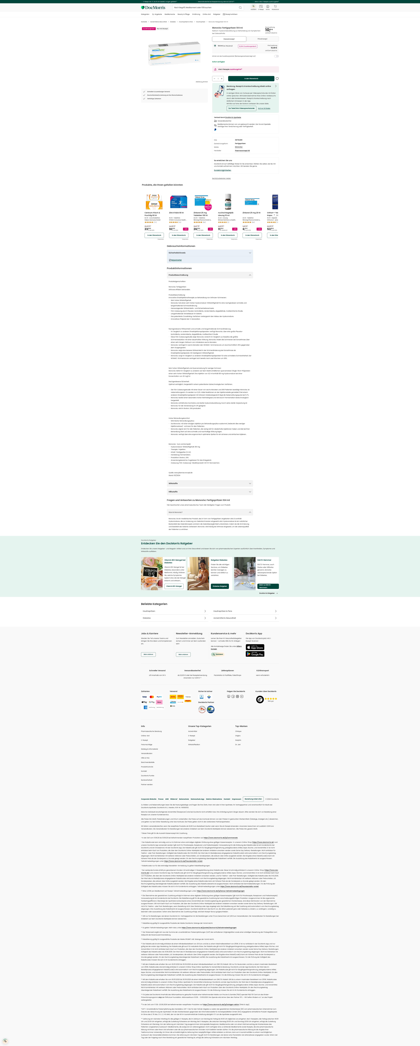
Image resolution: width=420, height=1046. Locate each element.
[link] (202, 709)
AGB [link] (167, 799)
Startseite (144, 22)
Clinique (238, 731)
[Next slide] (274, 215)
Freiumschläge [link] (146, 744)
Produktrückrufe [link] (147, 767)
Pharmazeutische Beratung (151, 731)
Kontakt (227, 799)
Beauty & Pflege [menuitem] (184, 14)
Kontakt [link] (144, 771)
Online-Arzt (145, 736)
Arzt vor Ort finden (264, 108)
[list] (174, 53)
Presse (161, 799)
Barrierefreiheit (146, 780)
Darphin (238, 740)
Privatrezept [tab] (262, 39)
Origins (237, 736)
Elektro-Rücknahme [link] (214, 799)
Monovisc (238, 147)
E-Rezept (144, 740)
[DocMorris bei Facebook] (233, 696)
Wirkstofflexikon (194, 744)
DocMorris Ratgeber (267, 593)
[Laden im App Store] (261, 647)
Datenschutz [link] (184, 799)
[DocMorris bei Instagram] (237, 696)
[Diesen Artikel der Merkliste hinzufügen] (277, 78)
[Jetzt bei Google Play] (261, 654)
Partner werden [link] (147, 784)
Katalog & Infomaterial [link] (149, 749)
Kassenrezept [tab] (229, 39)
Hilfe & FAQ (145, 758)
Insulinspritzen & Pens (186, 22)
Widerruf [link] (173, 799)
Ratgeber (191, 740)
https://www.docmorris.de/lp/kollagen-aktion (221, 1004)
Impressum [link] (236, 799)
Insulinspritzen (200, 22)
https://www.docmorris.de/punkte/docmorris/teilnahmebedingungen (209, 928)
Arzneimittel (192, 731)
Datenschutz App (197, 799)
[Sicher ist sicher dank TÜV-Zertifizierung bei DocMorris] (201, 697)
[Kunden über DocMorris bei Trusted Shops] (267, 700)
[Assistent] (5, 1041)
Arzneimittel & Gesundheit (158, 22)
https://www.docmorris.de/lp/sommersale (221, 838)
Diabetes (173, 22)
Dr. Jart (238, 744)
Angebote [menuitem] (158, 14)
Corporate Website (148, 799)
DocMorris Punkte (147, 776)
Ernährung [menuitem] (196, 14)
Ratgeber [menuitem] (216, 14)
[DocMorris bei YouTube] (242, 696)
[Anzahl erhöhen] (221, 78)
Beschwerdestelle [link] (147, 762)
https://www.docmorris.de (263, 842)
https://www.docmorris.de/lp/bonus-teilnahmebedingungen (221, 891)
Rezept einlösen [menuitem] (231, 14)
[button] (241, 108)
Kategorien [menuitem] (145, 14)
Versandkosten (146, 753)
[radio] (215, 46)
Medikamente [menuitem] (170, 14)
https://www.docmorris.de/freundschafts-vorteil (183, 861)
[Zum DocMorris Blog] (228, 696)
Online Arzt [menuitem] (207, 14)
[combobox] (208, 7)
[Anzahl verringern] (214, 78)
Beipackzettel (176, 260)
